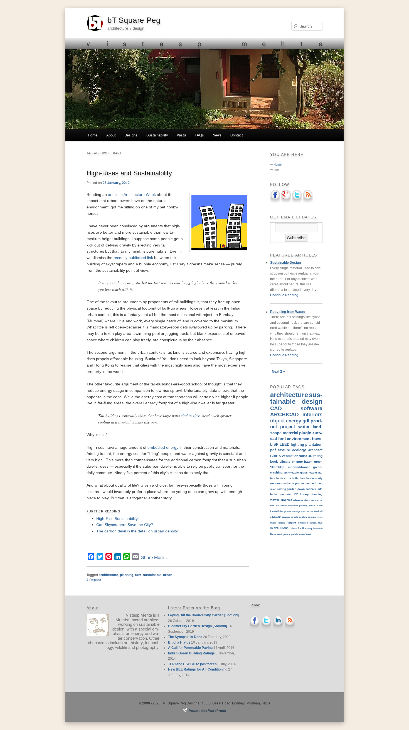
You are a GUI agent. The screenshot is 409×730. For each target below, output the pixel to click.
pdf (273, 450)
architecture (108, 574)
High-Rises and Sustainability (129, 173)
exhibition (303, 523)
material (290, 432)
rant (138, 574)
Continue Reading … (286, 295)
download (304, 488)
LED (295, 494)
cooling (303, 517)
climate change (291, 461)
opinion (312, 517)
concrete (285, 494)
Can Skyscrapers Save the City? (124, 524)
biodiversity (314, 478)
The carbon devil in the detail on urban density (137, 531)
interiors (312, 414)
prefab (294, 534)
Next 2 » (278, 371)
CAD (276, 408)
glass (304, 472)
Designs (130, 135)
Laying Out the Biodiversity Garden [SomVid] (203, 615)
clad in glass (190, 415)
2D (271, 528)
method (310, 483)
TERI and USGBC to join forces (192, 664)
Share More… (155, 557)
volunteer (293, 505)
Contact (236, 135)
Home (92, 135)
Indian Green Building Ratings (191, 653)
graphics (286, 499)
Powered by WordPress (207, 710)
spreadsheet (305, 534)
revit (320, 523)
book (274, 461)
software (311, 408)
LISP (274, 444)
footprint (291, 523)
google (294, 517)
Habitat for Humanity (301, 528)
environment (299, 438)
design (312, 401)
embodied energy (162, 447)
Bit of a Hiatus (179, 642)
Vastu (181, 135)
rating (317, 456)
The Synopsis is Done (185, 637)
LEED (284, 444)
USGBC (284, 528)
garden (291, 488)
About (111, 135)
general (286, 534)
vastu (313, 472)
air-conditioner (299, 467)
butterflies (298, 478)
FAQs (199, 135)
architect (315, 450)
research (276, 483)
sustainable (152, 574)
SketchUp (277, 467)
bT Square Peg (134, 20)
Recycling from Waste (287, 312)
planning (126, 574)
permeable (291, 472)
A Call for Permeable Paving (190, 648)
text (272, 505)
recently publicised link (133, 257)
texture (284, 450)
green (318, 461)
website (289, 483)
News (217, 135)
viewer (274, 499)
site (319, 488)
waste (312, 505)
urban (167, 574)
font (282, 438)
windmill (318, 511)
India (273, 494)
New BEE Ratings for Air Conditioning (197, 669)
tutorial (281, 523)
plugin (305, 433)
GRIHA (275, 456)
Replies (94, 579)
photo (287, 511)
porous (300, 483)
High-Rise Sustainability (117, 518)
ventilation (290, 456)
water (304, 426)
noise (319, 517)
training (315, 500)
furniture (317, 528)
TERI (276, 528)
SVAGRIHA (281, 505)
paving (281, 488)
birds (279, 478)
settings (296, 511)
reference (298, 500)
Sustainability (157, 135)
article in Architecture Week (132, 194)
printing (303, 505)
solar (303, 456)
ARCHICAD (284, 414)
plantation (313, 444)
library (304, 494)
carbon (313, 523)
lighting (297, 444)
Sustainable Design (285, 263)
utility (307, 500)
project (287, 426)
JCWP (319, 505)
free (314, 488)
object (277, 420)
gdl (305, 420)
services (286, 517)
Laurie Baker (276, 511)
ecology (299, 450)
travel (317, 438)
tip (321, 500)
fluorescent (276, 534)
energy (293, 420)
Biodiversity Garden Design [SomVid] (197, 626)
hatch (308, 461)
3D (310, 456)
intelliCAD (275, 517)
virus (287, 478)
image (273, 523)
